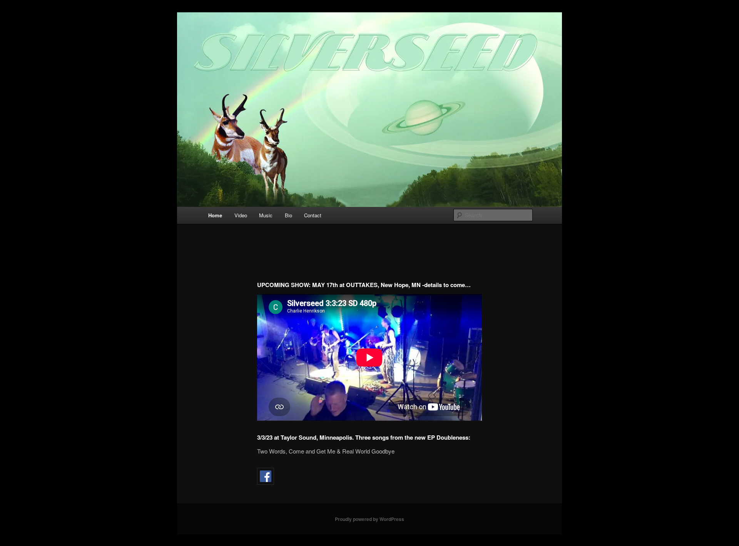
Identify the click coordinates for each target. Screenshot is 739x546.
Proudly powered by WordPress (369, 519)
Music (266, 215)
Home (215, 215)
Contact (312, 215)
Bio (288, 215)
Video (240, 215)
